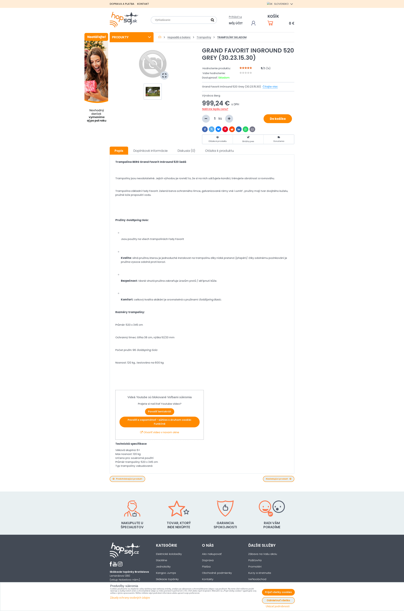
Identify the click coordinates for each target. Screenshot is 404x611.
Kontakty (207, 579)
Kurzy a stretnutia (259, 573)
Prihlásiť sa (235, 17)
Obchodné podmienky (217, 573)
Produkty (120, 37)
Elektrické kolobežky (169, 554)
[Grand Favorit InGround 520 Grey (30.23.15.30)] (153, 64)
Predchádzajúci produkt (129, 478)
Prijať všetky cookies (278, 592)
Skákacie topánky (167, 579)
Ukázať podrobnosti (278, 606)
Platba (206, 566)
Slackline (161, 560)
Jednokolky (163, 566)
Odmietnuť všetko (278, 600)
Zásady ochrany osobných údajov (130, 597)
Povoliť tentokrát (159, 411)
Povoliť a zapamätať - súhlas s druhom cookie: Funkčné (159, 422)
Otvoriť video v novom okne (161, 432)
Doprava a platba (122, 4)
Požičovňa (254, 560)
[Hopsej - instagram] (120, 565)
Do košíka (278, 118)
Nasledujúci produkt (277, 478)
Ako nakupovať (212, 554)
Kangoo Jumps (166, 573)
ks (220, 118)
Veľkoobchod (257, 579)
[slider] (245, 68)
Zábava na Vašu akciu (262, 554)
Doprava (208, 560)
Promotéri (254, 566)
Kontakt (143, 4)
